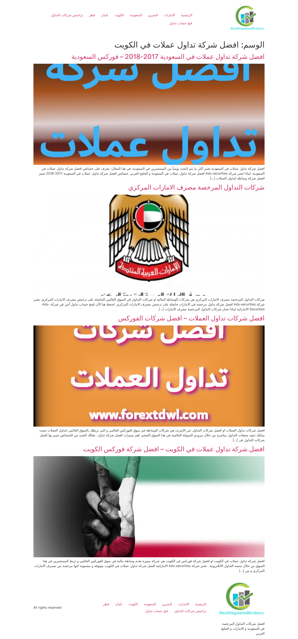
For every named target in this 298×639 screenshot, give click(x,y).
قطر (92, 15)
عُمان (104, 15)
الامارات (169, 15)
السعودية (136, 15)
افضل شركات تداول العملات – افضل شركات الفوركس (191, 318)
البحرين (153, 15)
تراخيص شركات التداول (67, 15)
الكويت (119, 15)
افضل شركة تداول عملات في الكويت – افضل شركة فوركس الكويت (174, 449)
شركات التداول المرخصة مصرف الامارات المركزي (196, 187)
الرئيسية (186, 15)
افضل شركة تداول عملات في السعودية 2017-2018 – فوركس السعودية (168, 56)
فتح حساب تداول (180, 23)
